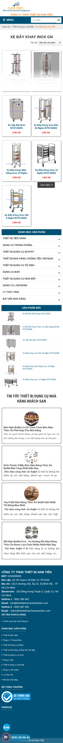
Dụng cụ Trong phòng (12, 640)
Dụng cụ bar (8, 660)
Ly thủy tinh (8, 675)
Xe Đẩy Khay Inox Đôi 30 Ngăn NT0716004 (41, 353)
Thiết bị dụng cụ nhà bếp (22, 27)
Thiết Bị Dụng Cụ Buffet (13, 645)
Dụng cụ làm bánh (11, 670)
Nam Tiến (39, 740)
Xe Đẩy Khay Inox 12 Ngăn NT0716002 (39, 379)
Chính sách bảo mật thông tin (15, 621)
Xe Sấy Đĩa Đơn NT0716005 (35, 340)
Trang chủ (5, 27)
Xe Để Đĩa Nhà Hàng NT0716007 (37, 314)
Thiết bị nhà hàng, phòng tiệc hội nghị (19, 650)
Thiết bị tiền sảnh (10, 635)
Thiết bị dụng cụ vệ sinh (13, 655)
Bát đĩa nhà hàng (10, 680)
